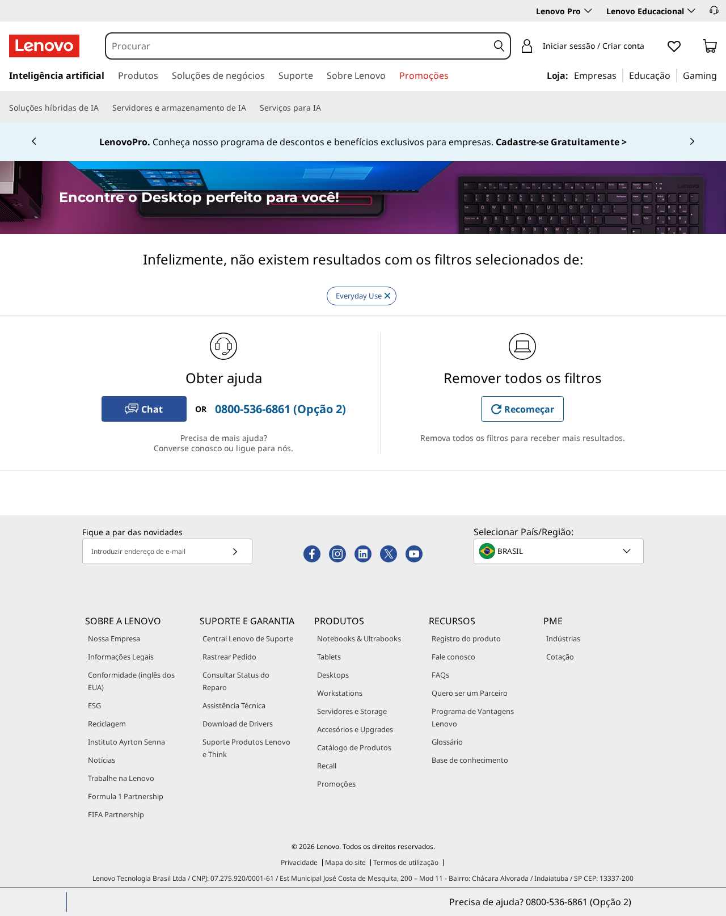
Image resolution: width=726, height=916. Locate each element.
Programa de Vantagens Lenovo (473, 717)
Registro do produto (466, 638)
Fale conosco (453, 657)
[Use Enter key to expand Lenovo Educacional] (691, 10)
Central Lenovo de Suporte (247, 638)
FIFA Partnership (116, 814)
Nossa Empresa (114, 638)
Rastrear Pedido (229, 657)
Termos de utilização (405, 862)
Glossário (447, 742)
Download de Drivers (237, 723)
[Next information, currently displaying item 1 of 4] (692, 142)
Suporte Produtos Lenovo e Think (246, 748)
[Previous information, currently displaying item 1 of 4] (34, 142)
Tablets (329, 657)
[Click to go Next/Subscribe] (235, 551)
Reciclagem (107, 723)
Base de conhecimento (470, 760)
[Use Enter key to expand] (651, 47)
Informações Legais (121, 657)
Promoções (336, 784)
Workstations (339, 693)
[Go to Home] (44, 46)
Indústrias (563, 638)
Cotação (560, 657)
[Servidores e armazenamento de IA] (250, 107)
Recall (326, 765)
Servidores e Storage (352, 711)
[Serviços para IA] (325, 107)
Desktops (333, 675)
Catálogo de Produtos (354, 747)
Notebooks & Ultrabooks (359, 638)
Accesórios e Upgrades (355, 729)
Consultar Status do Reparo (235, 681)
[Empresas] (620, 75)
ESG (94, 705)
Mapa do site (345, 862)
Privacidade (299, 862)
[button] (714, 10)
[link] (710, 48)
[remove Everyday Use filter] (387, 296)
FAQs (440, 675)
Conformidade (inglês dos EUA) (131, 681)
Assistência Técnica (233, 705)
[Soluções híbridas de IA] (103, 107)
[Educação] (673, 75)
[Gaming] (720, 75)
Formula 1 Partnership (125, 796)
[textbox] (559, 551)
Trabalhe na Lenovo (121, 778)
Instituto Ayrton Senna (126, 742)
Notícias (101, 760)
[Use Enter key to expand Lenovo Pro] (588, 10)
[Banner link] (363, 142)
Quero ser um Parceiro (470, 693)
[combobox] (297, 46)
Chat (152, 409)
